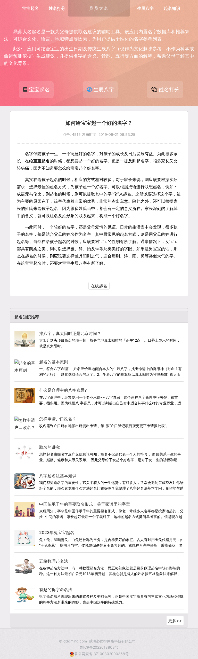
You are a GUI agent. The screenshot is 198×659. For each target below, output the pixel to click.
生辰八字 (145, 8)
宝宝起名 (30, 8)
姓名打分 (57, 8)
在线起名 (99, 285)
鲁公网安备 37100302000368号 (102, 654)
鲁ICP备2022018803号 (99, 647)
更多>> (175, 620)
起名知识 (172, 8)
